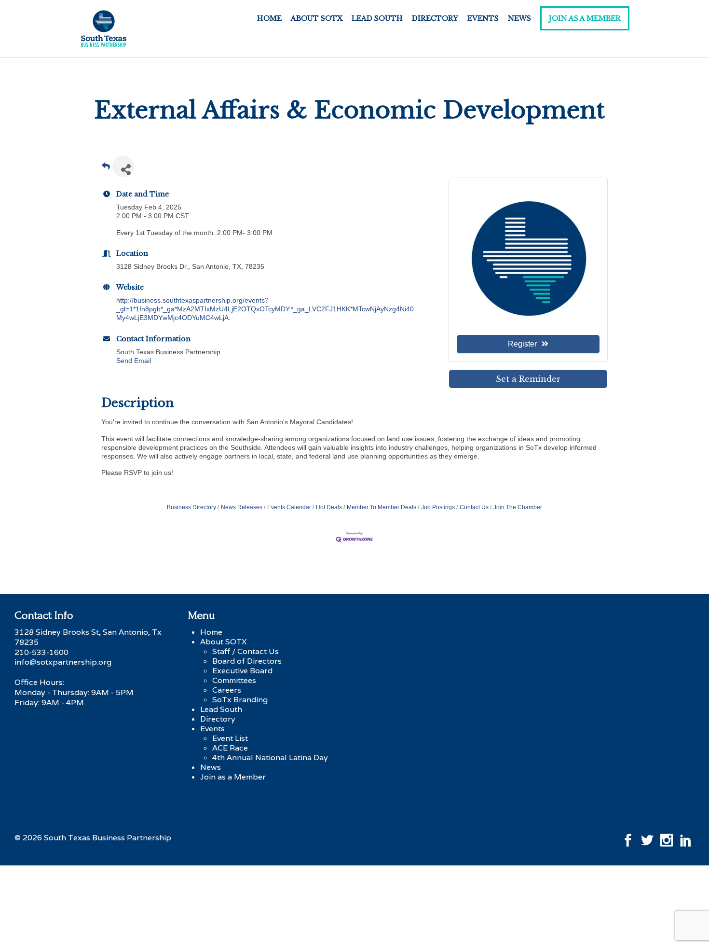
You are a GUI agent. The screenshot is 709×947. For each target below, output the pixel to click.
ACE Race (230, 748)
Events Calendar (289, 507)
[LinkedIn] (686, 838)
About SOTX (316, 18)
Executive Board (242, 671)
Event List (230, 738)
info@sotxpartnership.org (62, 662)
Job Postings (438, 507)
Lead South (377, 18)
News (519, 18)
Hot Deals (329, 507)
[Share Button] (123, 166)
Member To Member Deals (381, 507)
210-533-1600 (41, 652)
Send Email (133, 360)
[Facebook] (628, 838)
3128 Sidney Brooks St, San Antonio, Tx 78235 (88, 637)
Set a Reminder (528, 379)
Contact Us (474, 507)
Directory (435, 18)
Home (269, 18)
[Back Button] (106, 169)
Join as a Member (585, 18)
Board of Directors (247, 661)
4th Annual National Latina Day (270, 757)
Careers (226, 690)
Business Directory (191, 507)
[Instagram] (666, 838)
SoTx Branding (240, 700)
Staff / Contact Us (245, 651)
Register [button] (522, 344)
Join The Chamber (517, 507)
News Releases (241, 507)
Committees (234, 680)
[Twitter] (647, 838)
